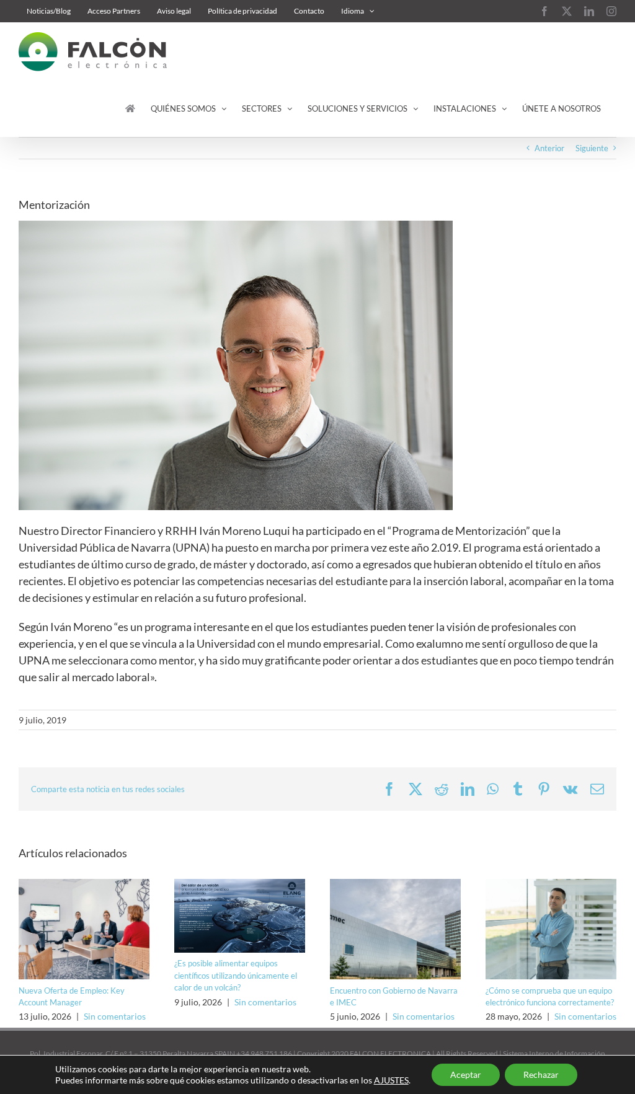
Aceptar (465, 1074)
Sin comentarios (115, 1016)
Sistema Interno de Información (554, 1053)
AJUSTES (391, 1080)
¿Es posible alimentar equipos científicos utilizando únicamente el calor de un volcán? (235, 975)
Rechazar (541, 1074)
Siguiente (591, 148)
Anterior (549, 148)
